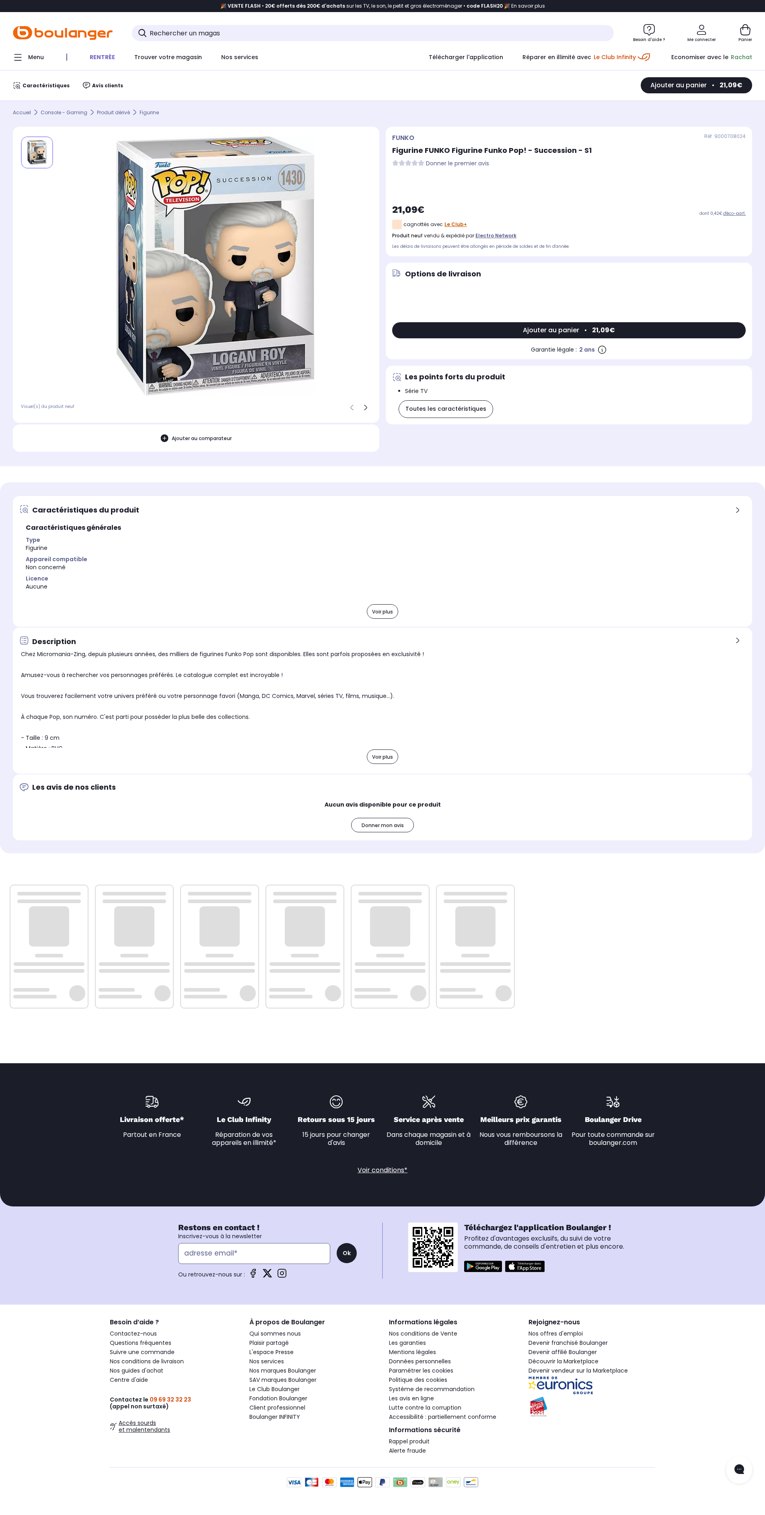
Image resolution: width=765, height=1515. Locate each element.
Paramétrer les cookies (421, 1371)
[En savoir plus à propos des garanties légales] (602, 349)
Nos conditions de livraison (147, 1361)
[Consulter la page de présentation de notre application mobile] (483, 1266)
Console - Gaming (64, 112)
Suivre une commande (142, 1352)
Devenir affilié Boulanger (563, 1352)
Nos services (266, 1361)
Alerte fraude (407, 1451)
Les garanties (407, 1343)
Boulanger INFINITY (274, 1417)
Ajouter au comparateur (202, 438)
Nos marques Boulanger (282, 1371)
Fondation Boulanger (278, 1398)
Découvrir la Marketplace (563, 1361)
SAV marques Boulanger (283, 1380)
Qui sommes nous (275, 1334)
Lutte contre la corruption (425, 1408)
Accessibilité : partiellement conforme (442, 1417)
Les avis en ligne (411, 1398)
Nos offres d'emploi (556, 1334)
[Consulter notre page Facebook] (253, 1275)
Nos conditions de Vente (423, 1334)
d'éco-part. (734, 213)
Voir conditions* (382, 1170)
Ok (347, 1253)
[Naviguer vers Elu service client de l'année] (592, 1407)
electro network (495, 235)
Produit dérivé (113, 112)
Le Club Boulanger (274, 1389)
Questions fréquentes (140, 1343)
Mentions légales (412, 1352)
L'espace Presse (271, 1352)
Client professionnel (277, 1408)
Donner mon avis (383, 825)
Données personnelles (420, 1361)
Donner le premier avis (457, 163)
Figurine (149, 112)
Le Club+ (455, 224)
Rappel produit (409, 1441)
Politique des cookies (418, 1380)
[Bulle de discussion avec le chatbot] (739, 1470)
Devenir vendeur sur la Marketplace (578, 1371)
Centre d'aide (129, 1380)
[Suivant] (365, 407)
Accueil (22, 112)
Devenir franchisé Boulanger (568, 1343)
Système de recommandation (432, 1389)
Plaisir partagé (269, 1343)
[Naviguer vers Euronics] (592, 1385)
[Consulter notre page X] (267, 1275)
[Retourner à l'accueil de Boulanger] (63, 33)
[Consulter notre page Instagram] (282, 1275)
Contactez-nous (133, 1334)
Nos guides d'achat (136, 1371)
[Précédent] (352, 407)
